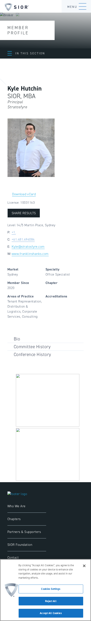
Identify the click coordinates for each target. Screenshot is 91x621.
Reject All (50, 601)
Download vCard (24, 194)
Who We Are (16, 506)
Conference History (32, 354)
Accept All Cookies (51, 613)
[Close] (84, 565)
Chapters (14, 519)
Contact (13, 557)
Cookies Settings (50, 589)
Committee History (32, 347)
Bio (17, 339)
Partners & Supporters (24, 532)
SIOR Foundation (19, 544)
